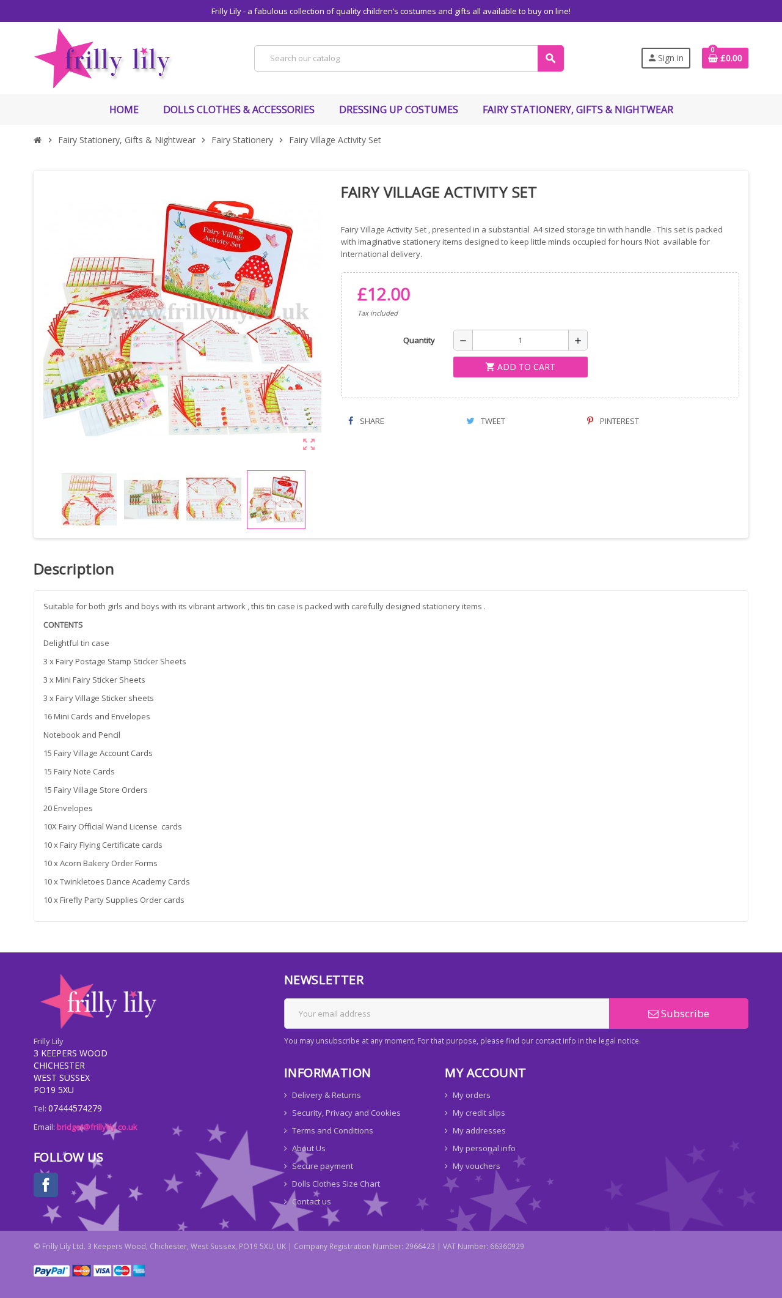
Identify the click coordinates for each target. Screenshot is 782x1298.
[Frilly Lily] (105, 56)
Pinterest (618, 420)
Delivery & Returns (326, 1094)
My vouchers (476, 1165)
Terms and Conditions (332, 1130)
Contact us (311, 1201)
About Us (309, 1148)
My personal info (484, 1148)
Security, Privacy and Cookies (346, 1112)
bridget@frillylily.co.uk (97, 1126)
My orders (472, 1094)
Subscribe (684, 1013)
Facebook (46, 1185)
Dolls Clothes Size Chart (336, 1183)
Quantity (419, 340)
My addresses (479, 1130)
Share (371, 420)
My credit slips (479, 1112)
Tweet (492, 420)
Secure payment (322, 1165)
